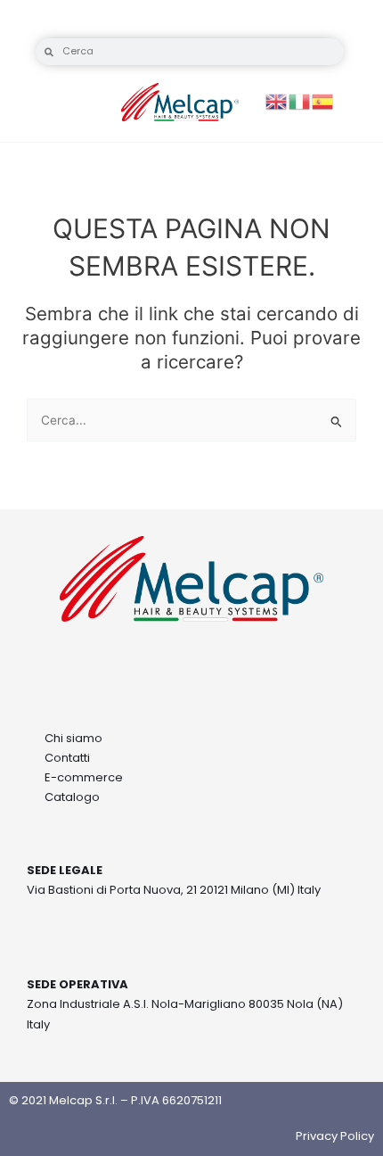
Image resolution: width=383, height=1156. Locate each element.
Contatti (67, 757)
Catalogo (72, 797)
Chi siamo (73, 738)
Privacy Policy (335, 1135)
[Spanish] (323, 101)
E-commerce (84, 777)
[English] (277, 101)
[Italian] (300, 101)
